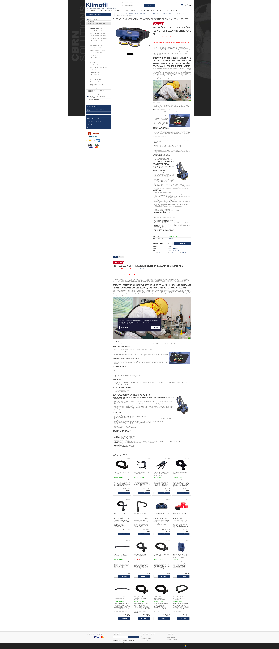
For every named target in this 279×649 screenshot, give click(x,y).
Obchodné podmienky (130, 10)
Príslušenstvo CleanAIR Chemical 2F (99, 35)
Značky (89, 127)
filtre (184, 37)
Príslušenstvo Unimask (96, 65)
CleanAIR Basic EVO (95, 74)
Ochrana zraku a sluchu (94, 118)
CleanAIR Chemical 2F (96, 28)
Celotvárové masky (93, 17)
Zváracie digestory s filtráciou (98, 50)
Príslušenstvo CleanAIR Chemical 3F (99, 38)
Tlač (159, 252)
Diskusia (121, 256)
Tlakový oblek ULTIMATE (96, 69)
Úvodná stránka (88, 10)
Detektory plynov (92, 106)
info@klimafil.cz (172, 637)
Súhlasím (155, 327)
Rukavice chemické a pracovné (95, 113)
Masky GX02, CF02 (95, 57)
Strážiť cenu (184, 252)
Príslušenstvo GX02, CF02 (97, 60)
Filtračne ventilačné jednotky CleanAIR (99, 26)
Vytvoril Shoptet (189, 646)
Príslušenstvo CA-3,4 (95, 55)
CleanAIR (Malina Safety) (174, 248)
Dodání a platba (144, 636)
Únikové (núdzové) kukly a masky (97, 94)
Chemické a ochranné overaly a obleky (96, 109)
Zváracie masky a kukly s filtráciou (97, 88)
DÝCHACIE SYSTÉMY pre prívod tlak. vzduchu (97, 91)
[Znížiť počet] (173, 244)
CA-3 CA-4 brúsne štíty (96, 45)
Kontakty (174, 10)
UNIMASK (93, 62)
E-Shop (93, 10)
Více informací (130, 324)
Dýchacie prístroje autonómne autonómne (96, 97)
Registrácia (188, 2)
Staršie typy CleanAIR (96, 48)
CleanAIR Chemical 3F (96, 72)
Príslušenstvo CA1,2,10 (96, 52)
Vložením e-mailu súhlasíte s (123, 641)
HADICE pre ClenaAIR (96, 79)
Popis (115, 256)
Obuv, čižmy (90, 116)
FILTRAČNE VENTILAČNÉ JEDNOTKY (96, 23)
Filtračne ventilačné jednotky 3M (97, 82)
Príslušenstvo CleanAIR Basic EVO (99, 67)
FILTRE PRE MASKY (92, 19)
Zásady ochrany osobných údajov (151, 10)
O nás (166, 10)
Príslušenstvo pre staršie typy (98, 33)
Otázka (171, 252)
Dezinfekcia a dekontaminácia (95, 121)
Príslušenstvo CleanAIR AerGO (98, 43)
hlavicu (180, 37)
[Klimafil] (97, 4)
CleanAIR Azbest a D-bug (96, 40)
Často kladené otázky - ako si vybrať (110, 10)
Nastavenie (124, 327)
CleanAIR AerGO (94, 77)
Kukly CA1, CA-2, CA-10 (96, 30)
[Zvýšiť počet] (173, 243)
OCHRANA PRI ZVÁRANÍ (93, 99)
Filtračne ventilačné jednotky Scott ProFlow (98, 85)
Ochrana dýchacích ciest (94, 14)
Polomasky (91, 21)
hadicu (175, 37)
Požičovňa (90, 124)
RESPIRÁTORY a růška (93, 102)
